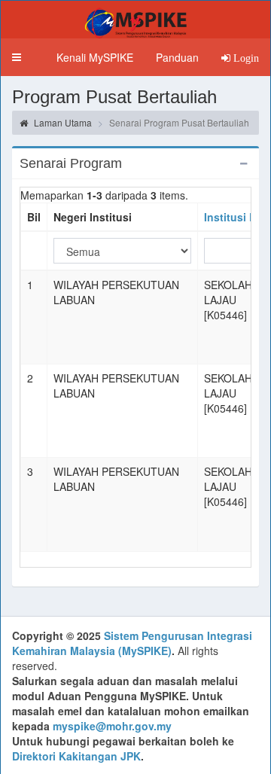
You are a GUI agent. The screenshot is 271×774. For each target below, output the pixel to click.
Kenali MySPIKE (94, 57)
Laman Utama (62, 122)
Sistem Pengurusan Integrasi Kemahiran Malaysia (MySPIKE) (132, 643)
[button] (16, 57)
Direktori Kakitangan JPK (76, 755)
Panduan (177, 57)
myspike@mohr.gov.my (112, 725)
